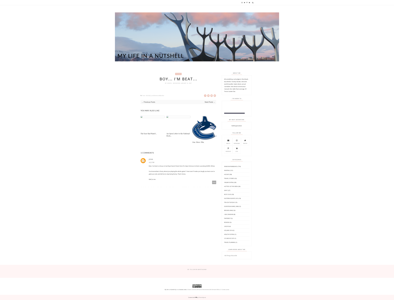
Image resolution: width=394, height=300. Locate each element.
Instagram (237, 143)
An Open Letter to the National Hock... (178, 134)
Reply (214, 182)
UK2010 (226, 226)
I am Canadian (228, 214)
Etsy (237, 151)
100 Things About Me (230, 255)
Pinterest (228, 151)
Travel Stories (229, 178)
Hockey (178, 74)
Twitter (245, 143)
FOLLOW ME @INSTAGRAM (198, 269)
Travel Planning (229, 242)
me (177, 289)
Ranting (227, 170)
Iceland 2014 (228, 230)
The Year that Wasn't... (149, 133)
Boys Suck (227, 194)
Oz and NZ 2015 (229, 238)
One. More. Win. (198, 142)
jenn (151, 159)
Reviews (227, 222)
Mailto (228, 143)
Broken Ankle (229, 210)
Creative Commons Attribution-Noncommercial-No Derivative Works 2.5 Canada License (208, 289)
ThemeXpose (202, 297)
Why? (226, 190)
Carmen (169, 83)
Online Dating (229, 182)
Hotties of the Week (231, 186)
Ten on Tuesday (229, 202)
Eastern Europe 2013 (231, 198)
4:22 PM (151, 162)
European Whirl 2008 (231, 206)
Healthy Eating (229, 234)
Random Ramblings (158, 95)
